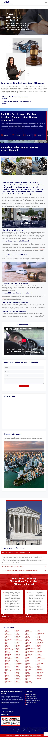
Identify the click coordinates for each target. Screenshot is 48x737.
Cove (6, 673)
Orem (27, 661)
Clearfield (7, 666)
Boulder (6, 645)
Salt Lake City (29, 682)
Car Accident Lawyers (31, 696)
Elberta (17, 630)
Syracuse (39, 652)
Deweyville (7, 676)
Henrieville (18, 654)
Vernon (38, 664)
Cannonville (7, 652)
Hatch (17, 651)
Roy (27, 679)
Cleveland (7, 667)
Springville (39, 645)
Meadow (28, 643)
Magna (27, 639)
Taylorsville (39, 655)
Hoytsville (18, 661)
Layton (27, 630)
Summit (38, 649)
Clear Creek (7, 664)
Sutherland (39, 651)
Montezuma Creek (30, 648)
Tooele (38, 660)
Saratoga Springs (40, 633)
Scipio (38, 634)
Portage (28, 670)
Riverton (28, 676)
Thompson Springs (41, 658)
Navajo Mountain (30, 651)
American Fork (8, 634)
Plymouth (28, 669)
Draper (6, 678)
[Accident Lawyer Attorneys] (7, 2)
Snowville (39, 639)
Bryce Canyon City (9, 649)
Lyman (27, 636)
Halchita (17, 648)
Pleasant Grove (29, 667)
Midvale (28, 645)
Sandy (38, 631)
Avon (6, 637)
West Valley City (40, 672)
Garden (17, 643)
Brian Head (7, 648)
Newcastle (28, 655)
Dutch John (7, 679)
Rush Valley (28, 681)
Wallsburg (39, 667)
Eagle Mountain (8, 681)
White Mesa (39, 673)
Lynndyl (28, 637)
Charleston (7, 660)
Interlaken (18, 664)
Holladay (17, 658)
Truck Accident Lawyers (31, 698)
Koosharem (18, 679)
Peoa (27, 664)
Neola (27, 652)
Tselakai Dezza (40, 663)
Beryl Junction (8, 639)
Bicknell (6, 640)
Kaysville (17, 673)
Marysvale (28, 642)
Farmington (18, 636)
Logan (27, 634)
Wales (38, 666)
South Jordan (40, 640)
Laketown (18, 682)
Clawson (7, 663)
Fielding (17, 639)
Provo (27, 672)
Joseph (17, 667)
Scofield (38, 636)
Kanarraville (18, 670)
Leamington (29, 631)
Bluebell (6, 642)
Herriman (18, 655)
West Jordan (39, 670)
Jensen (17, 666)
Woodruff (39, 678)
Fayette (17, 637)
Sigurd (38, 637)
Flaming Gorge (19, 640)
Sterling (38, 648)
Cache (6, 651)
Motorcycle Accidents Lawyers (33, 700)
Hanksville (18, 649)
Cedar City (7, 655)
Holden (17, 657)
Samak (38, 630)
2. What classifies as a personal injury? (12, 566)
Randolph (28, 675)
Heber (17, 652)
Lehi (27, 633)
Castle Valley (8, 654)
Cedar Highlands (8, 658)
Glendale (18, 645)
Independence (19, 663)
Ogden (27, 658)
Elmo (17, 631)
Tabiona (38, 654)
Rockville (28, 678)
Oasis (27, 657)
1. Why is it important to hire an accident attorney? (16, 552)
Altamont (7, 631)
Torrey (38, 661)
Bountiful (7, 646)
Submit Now (24, 386)
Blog (27, 704)
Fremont (18, 642)
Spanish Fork (39, 643)
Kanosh (17, 672)
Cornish (6, 669)
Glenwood (18, 646)
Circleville (7, 661)
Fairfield (17, 634)
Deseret (7, 675)
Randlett (28, 673)
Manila (27, 640)
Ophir (27, 660)
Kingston (18, 678)
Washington (39, 669)
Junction (18, 669)
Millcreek (28, 646)
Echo (6, 682)
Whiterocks (39, 675)
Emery (17, 633)
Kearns (17, 675)
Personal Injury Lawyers (31, 702)
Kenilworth (18, 676)
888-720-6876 (7, 712)
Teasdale (39, 657)
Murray (27, 649)
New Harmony (29, 654)
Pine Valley (28, 666)
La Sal (17, 681)
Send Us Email (5, 714)
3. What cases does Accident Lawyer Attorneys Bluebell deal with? (20, 570)
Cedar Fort (7, 657)
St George (39, 646)
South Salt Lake (40, 642)
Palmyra (28, 663)
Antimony (7, 636)
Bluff (6, 643)
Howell (17, 660)
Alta (6, 630)
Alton (6, 633)
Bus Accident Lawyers (31, 694)
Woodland (39, 676)
